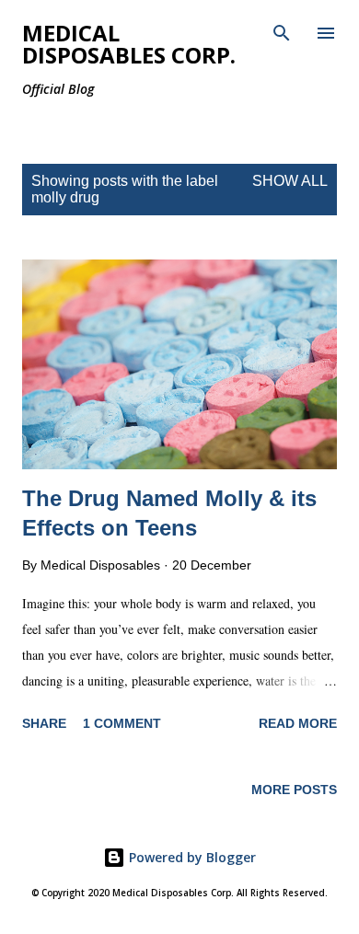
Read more (298, 723)
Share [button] (44, 723)
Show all (290, 181)
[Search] (282, 33)
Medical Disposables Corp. (129, 43)
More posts (294, 789)
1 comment (122, 723)
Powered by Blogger (190, 857)
